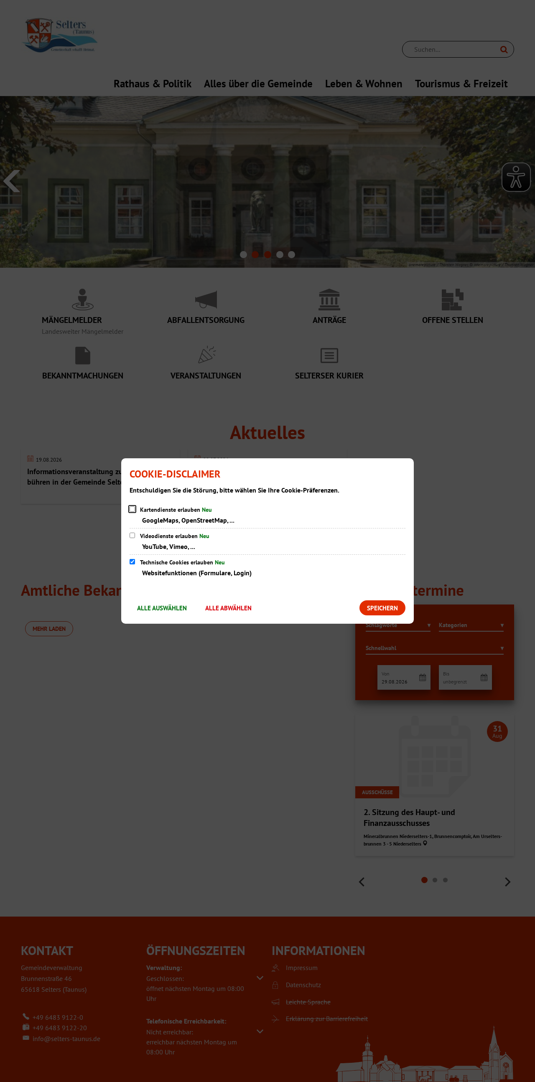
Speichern (382, 608)
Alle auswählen (162, 608)
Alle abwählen (228, 608)
